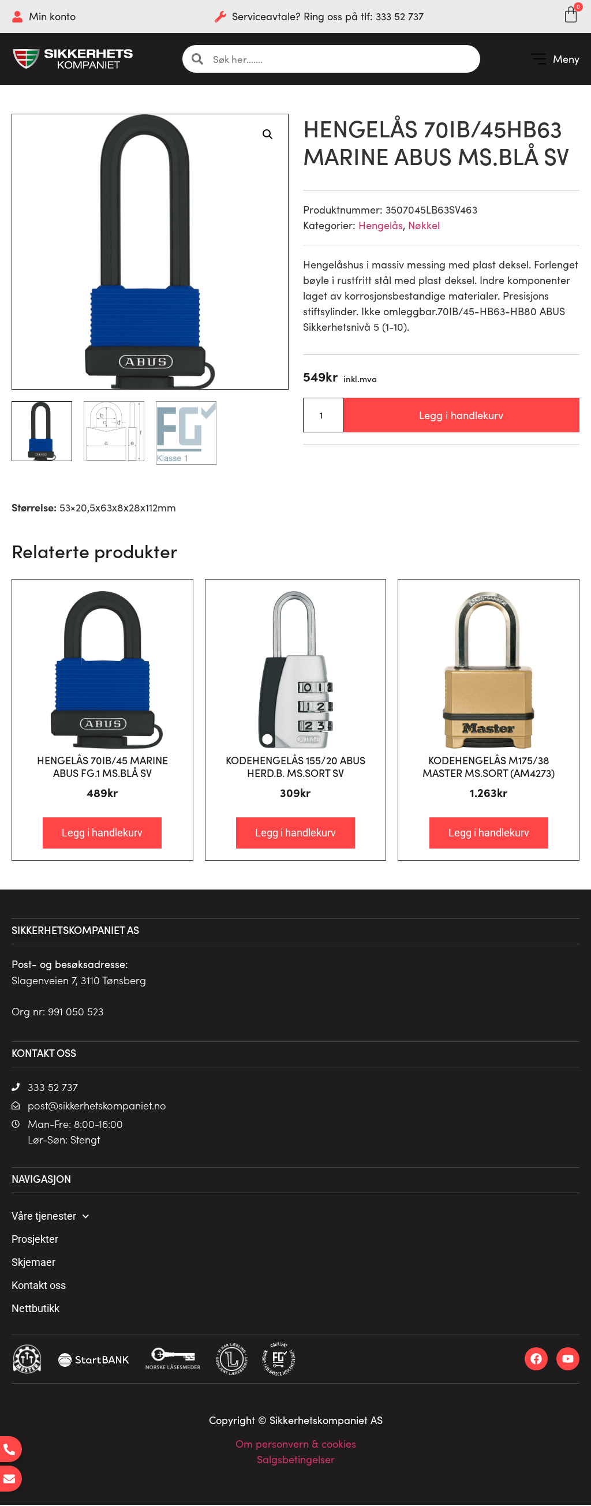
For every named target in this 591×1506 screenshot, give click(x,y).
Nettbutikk (35, 1308)
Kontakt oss (39, 1285)
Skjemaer (33, 1262)
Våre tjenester (44, 1216)
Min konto (52, 16)
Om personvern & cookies (295, 1444)
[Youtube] (567, 1358)
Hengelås (380, 225)
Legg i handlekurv (461, 415)
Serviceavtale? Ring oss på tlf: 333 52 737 (328, 16)
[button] (554, 59)
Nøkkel (424, 225)
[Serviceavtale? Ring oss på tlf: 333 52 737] (220, 17)
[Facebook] (536, 1358)
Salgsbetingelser (296, 1459)
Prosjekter (35, 1239)
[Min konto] (17, 17)
